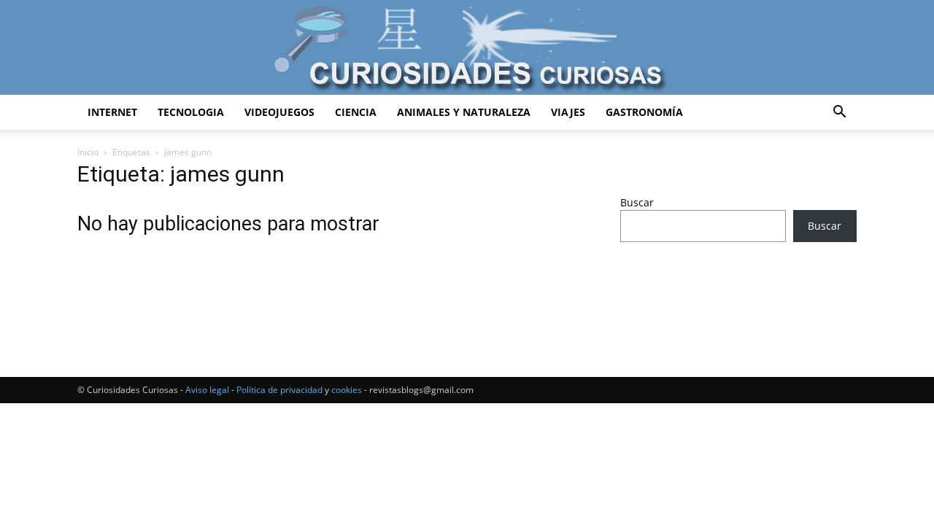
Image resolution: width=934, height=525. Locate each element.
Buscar (637, 202)
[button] (839, 113)
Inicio (88, 152)
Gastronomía (644, 112)
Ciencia (356, 112)
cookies (346, 390)
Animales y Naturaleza (463, 112)
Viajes (568, 112)
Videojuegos (279, 112)
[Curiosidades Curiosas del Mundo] (467, 48)
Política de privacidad (279, 390)
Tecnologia (191, 112)
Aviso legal (207, 390)
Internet (112, 112)
